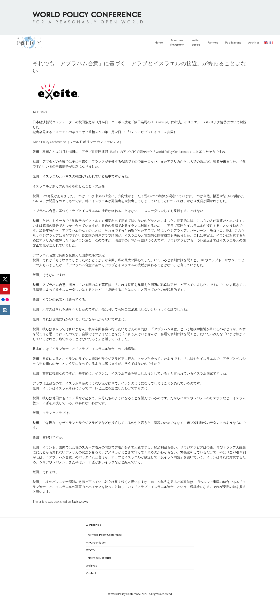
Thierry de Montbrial (98, 558)
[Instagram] (5, 310)
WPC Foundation (96, 542)
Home (159, 42)
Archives (253, 42)
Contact (91, 573)
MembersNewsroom (177, 42)
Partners (212, 42)
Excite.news (80, 501)
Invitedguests (195, 42)
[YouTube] (5, 289)
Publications (233, 42)
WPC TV (90, 550)
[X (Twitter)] (5, 279)
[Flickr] (5, 299)
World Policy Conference (87, 14)
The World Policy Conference (104, 535)
